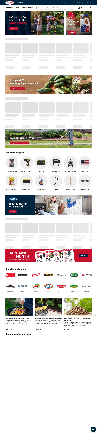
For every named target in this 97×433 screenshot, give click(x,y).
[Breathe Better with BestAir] (48, 205)
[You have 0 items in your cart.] (91, 7)
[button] (82, 8)
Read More (8, 329)
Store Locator (72, 2)
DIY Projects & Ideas (27, 7)
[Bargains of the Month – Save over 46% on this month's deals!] (48, 255)
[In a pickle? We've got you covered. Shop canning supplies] (48, 84)
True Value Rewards (81, 2)
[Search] (72, 7)
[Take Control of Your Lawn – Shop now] (48, 138)
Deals (17, 7)
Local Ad (66, 2)
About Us (89, 2)
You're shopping (19, 2)
